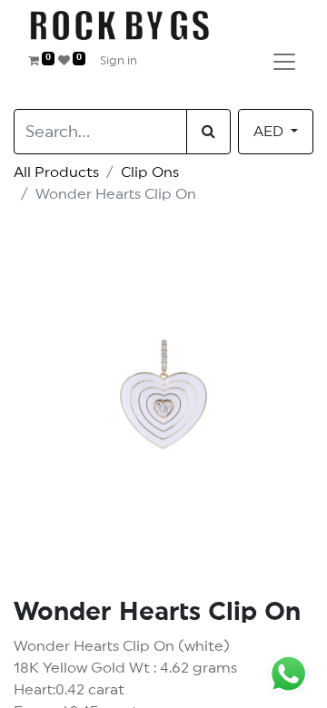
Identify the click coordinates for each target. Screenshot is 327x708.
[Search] (208, 131)
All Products (56, 172)
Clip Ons (150, 172)
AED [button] (270, 131)
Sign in (118, 61)
